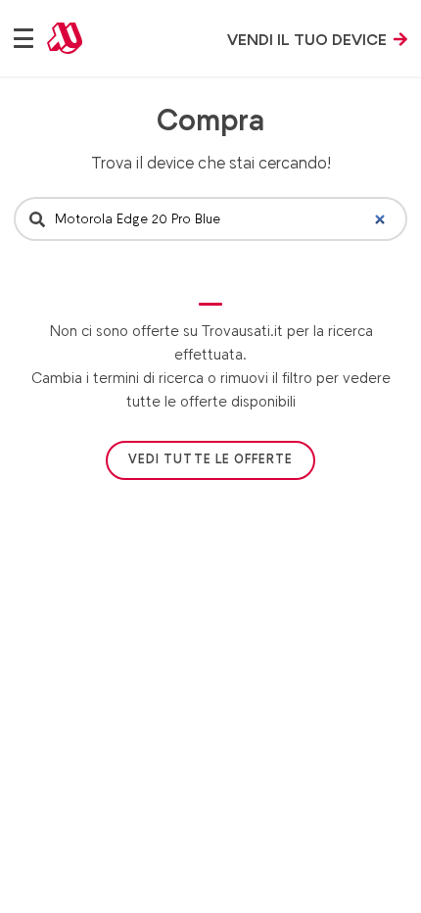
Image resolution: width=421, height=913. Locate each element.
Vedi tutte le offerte (210, 459)
